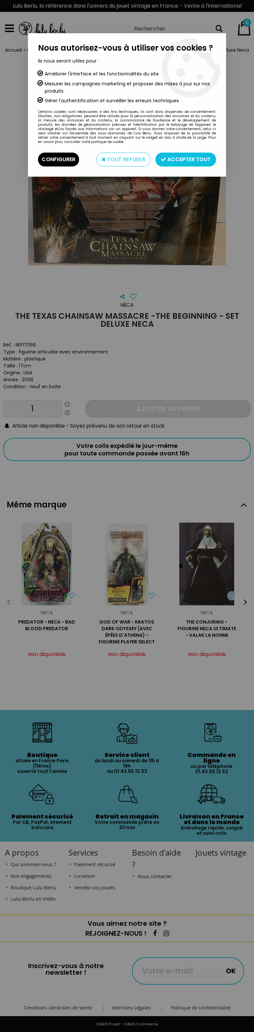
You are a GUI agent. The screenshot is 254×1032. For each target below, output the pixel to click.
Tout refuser (125, 159)
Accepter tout (188, 159)
